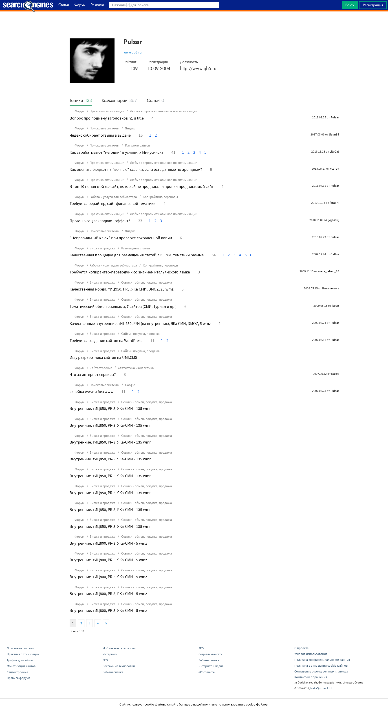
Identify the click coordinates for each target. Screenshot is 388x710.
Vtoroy (334, 168)
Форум (79, 111)
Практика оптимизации (107, 111)
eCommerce (206, 672)
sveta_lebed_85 (328, 271)
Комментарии (119, 101)
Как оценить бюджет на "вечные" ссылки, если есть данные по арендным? (136, 169)
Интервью (110, 654)
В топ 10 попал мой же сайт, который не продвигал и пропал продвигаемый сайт (142, 186)
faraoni (334, 203)
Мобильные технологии (119, 648)
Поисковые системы (104, 128)
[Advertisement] (194, 22)
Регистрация (373, 5)
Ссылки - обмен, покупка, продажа (146, 282)
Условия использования (310, 654)
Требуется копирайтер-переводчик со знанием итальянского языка (130, 272)
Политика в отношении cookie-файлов (321, 665)
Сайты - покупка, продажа (140, 333)
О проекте (301, 648)
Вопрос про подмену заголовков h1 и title (107, 118)
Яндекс (129, 128)
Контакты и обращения (310, 677)
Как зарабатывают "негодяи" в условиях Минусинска (116, 152)
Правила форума (18, 678)
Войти (350, 5)
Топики (81, 101)
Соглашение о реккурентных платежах (321, 671)
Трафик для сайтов (20, 660)
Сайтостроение (101, 368)
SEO (105, 660)
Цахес (335, 374)
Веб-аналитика (113, 672)
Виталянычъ (330, 288)
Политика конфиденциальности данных (322, 660)
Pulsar (335, 117)
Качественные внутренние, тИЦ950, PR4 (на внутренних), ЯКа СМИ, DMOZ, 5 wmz (140, 323)
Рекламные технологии (119, 666)
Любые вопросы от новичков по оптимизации (163, 111)
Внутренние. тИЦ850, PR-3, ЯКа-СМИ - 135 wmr (110, 408)
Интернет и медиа (210, 666)
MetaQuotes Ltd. (321, 688)
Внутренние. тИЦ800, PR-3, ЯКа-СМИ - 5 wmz (108, 543)
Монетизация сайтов (21, 666)
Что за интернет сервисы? (93, 374)
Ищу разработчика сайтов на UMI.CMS (103, 357)
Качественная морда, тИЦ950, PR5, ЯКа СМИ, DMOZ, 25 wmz (122, 289)
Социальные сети (210, 654)
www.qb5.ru (132, 52)
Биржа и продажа (102, 248)
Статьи (155, 101)
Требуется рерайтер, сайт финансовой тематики (113, 203)
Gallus (335, 254)
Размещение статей (135, 248)
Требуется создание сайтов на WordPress (106, 340)
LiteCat (334, 151)
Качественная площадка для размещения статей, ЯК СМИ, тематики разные (137, 254)
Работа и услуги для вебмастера (113, 197)
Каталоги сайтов (137, 145)
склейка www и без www (91, 391)
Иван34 (334, 134)
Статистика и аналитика (135, 368)
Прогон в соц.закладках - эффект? (100, 220)
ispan (335, 306)
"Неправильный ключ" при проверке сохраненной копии (121, 237)
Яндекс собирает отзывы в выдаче (100, 135)
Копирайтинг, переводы (160, 197)
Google (129, 385)
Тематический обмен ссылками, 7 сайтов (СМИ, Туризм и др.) (123, 306)
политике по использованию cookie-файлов (235, 704)
